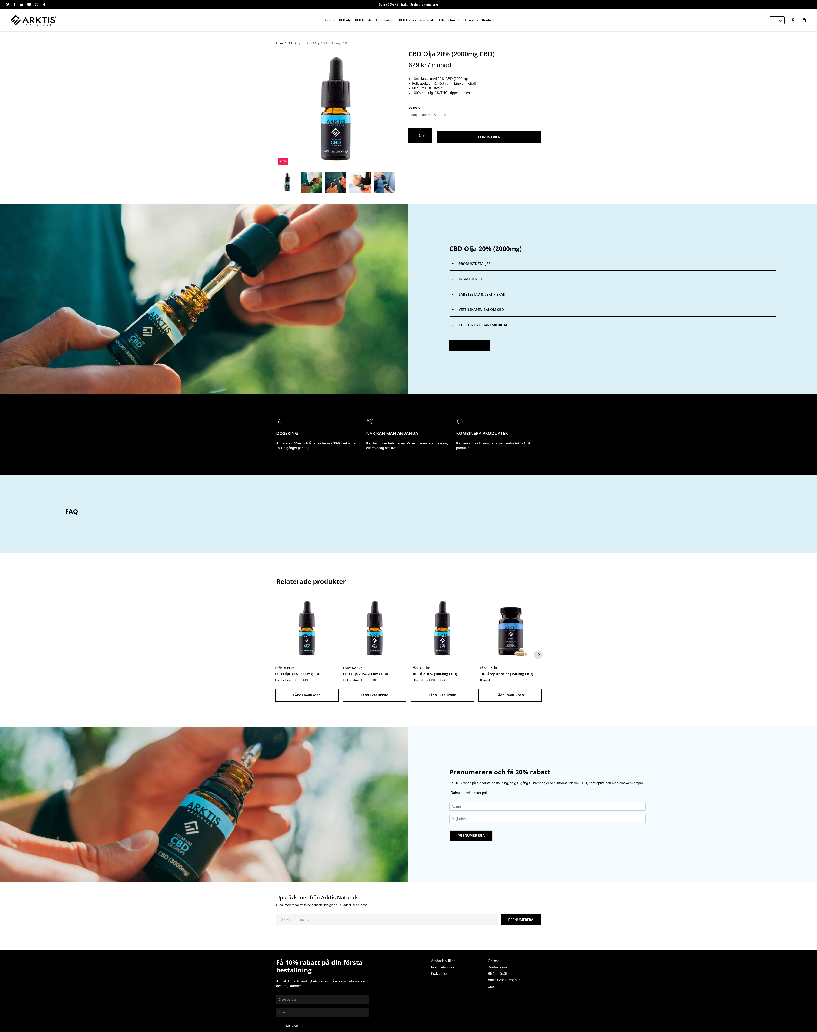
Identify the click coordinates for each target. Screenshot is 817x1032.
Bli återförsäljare (500, 973)
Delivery (414, 107)
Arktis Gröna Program (504, 980)
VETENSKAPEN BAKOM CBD (481, 309)
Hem (279, 43)
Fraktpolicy (439, 973)
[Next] (388, 182)
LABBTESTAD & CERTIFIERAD (482, 294)
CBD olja (295, 43)
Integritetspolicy (443, 967)
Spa (491, 986)
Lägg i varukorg (307, 695)
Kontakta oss (497, 967)
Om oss (493, 961)
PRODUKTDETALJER (474, 263)
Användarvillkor (443, 961)
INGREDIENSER (470, 279)
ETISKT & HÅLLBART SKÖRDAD (483, 325)
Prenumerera (489, 137)
